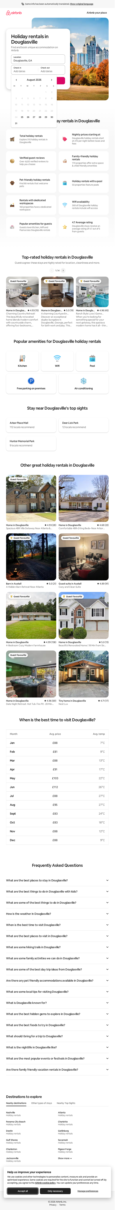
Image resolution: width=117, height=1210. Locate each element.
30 (52, 117)
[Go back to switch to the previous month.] (16, 80)
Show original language (81, 4)
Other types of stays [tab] (41, 1103)
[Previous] (51, 270)
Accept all (23, 1191)
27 (34, 117)
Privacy (52, 1204)
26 (28, 117)
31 (16, 123)
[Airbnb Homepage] (14, 13)
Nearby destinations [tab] (16, 1103)
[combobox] (38, 60)
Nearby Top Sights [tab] (66, 1103)
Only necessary (55, 1191)
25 (22, 117)
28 (40, 117)
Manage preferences (88, 1191)
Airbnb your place (97, 12)
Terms (62, 1204)
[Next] (63, 270)
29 (46, 117)
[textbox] (25, 71)
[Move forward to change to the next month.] (51, 80)
